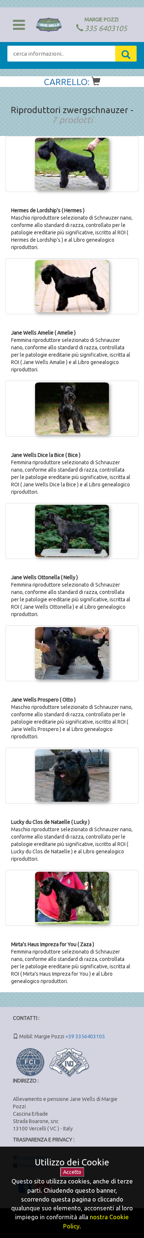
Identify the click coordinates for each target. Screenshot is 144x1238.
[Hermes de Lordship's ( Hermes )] (72, 164)
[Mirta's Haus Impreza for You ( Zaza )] (72, 898)
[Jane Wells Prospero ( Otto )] (72, 653)
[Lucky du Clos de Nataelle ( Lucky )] (72, 775)
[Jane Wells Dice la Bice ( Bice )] (72, 408)
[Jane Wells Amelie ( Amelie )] (72, 286)
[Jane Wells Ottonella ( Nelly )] (72, 531)
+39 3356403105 (85, 1036)
